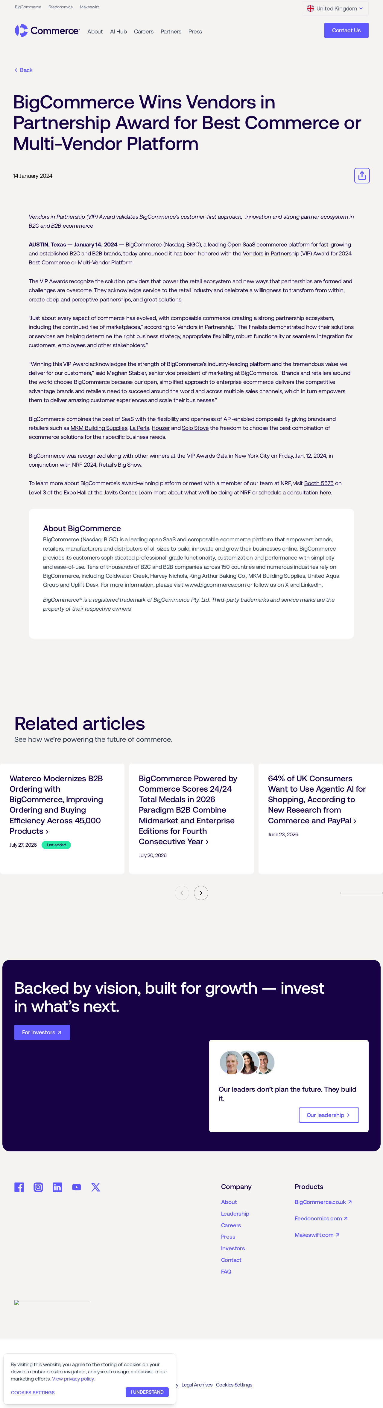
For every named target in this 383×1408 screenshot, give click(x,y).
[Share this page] (362, 175)
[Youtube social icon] (76, 1187)
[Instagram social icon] (38, 1187)
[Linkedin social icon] (57, 1187)
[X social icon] (96, 1187)
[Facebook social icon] (19, 1187)
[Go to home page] (47, 30)
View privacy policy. (73, 1379)
